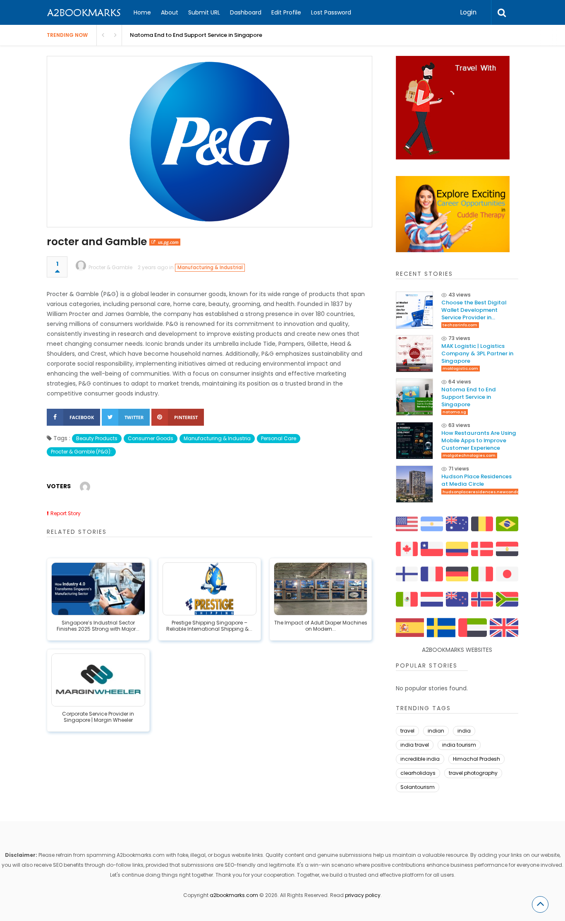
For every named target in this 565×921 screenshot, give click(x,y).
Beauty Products (96, 438)
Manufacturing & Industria (217, 438)
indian (436, 730)
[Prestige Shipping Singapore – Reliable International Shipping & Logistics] (209, 589)
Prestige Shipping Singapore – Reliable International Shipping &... (209, 626)
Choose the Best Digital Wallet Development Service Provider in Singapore (473, 310)
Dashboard (245, 12)
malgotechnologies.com (469, 455)
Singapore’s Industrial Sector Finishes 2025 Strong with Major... (98, 626)
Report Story (65, 513)
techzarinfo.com (460, 325)
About (169, 12)
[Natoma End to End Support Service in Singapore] (414, 397)
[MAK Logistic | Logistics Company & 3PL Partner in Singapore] (414, 353)
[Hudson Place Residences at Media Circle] (414, 484)
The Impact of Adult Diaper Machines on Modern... (320, 626)
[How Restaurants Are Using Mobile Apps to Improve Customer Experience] (414, 440)
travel (407, 730)
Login (468, 12)
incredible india (420, 758)
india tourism (459, 744)
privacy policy (363, 895)
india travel (414, 744)
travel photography (473, 772)
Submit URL (204, 12)
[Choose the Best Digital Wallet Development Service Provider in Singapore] (414, 310)
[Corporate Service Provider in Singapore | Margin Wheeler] (98, 680)
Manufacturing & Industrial (210, 267)
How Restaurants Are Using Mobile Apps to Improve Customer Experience (478, 440)
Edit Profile (286, 12)
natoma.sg (454, 412)
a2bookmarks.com (234, 895)
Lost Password (331, 12)
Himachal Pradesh (476, 758)
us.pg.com (168, 242)
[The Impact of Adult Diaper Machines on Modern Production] (320, 589)
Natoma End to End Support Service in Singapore (468, 397)
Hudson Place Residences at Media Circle (476, 480)
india (464, 730)
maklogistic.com (460, 368)
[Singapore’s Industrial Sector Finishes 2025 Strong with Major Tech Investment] (98, 589)
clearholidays (418, 772)
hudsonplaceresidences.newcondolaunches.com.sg (499, 491)
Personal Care (278, 438)
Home (142, 12)
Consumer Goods (150, 438)
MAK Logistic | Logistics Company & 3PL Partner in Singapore (477, 353)
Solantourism (417, 787)
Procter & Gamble (110, 267)
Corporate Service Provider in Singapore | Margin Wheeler (98, 717)
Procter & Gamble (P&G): (81, 451)
